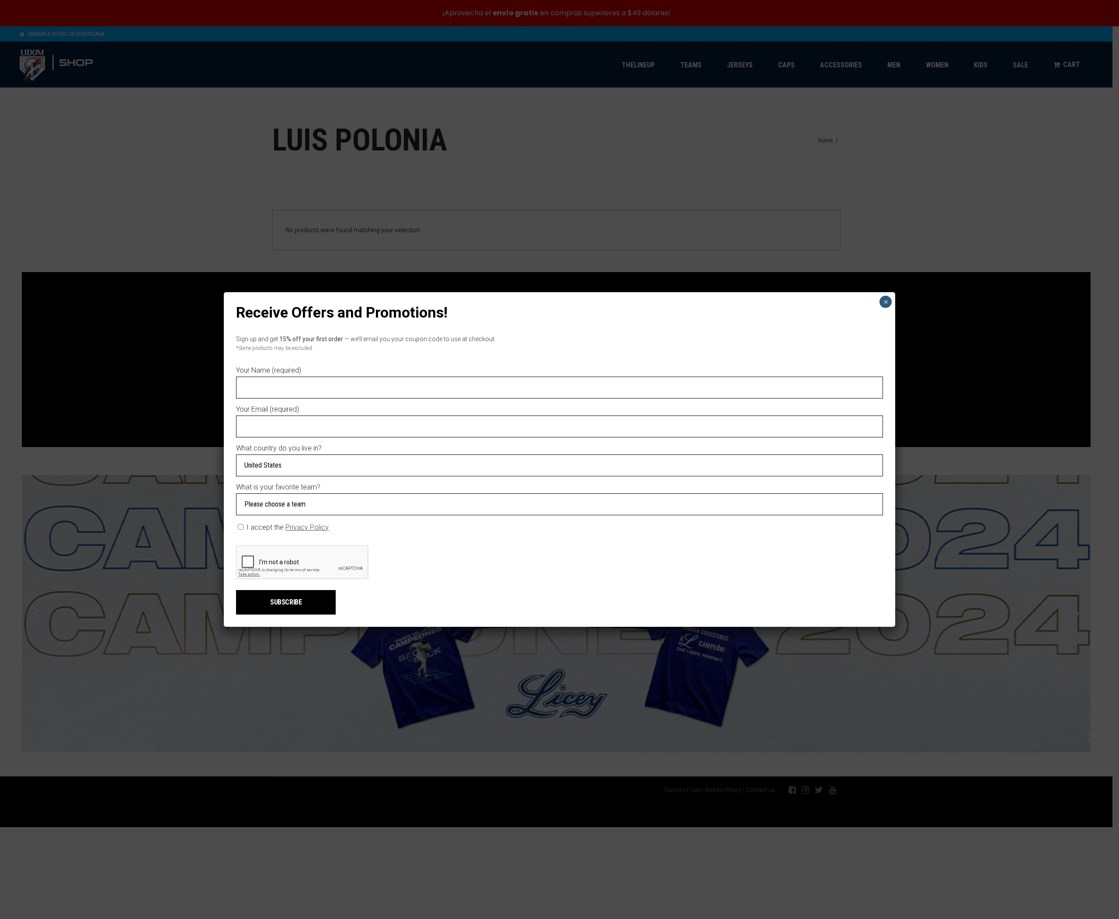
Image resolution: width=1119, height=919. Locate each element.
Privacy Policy (307, 527)
